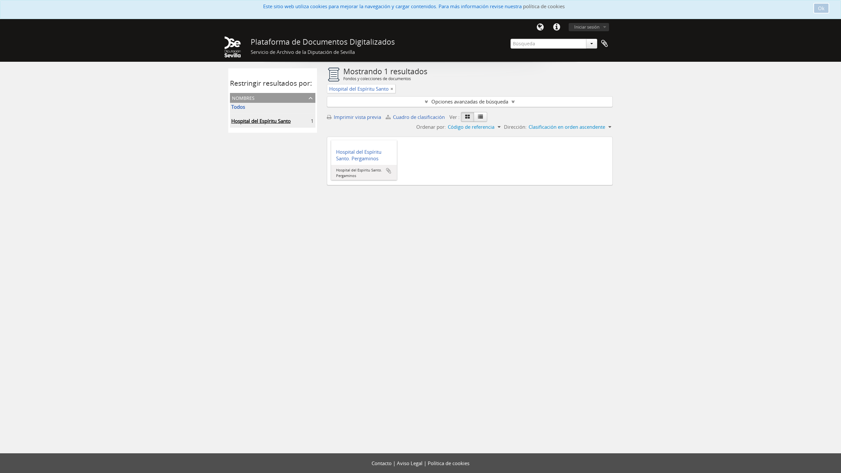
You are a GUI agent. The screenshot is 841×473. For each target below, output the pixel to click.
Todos (238, 106)
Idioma (540, 27)
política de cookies (544, 6)
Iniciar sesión (587, 27)
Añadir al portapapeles (388, 171)
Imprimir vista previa (356, 117)
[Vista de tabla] (480, 117)
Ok (821, 8)
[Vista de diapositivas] (467, 117)
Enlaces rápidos (556, 27)
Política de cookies (448, 463)
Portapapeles (604, 43)
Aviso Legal (410, 463)
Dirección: (515, 127)
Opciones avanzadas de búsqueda (469, 101)
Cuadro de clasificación (419, 117)
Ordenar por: (431, 127)
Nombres (243, 97)
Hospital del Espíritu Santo (261, 121)
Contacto (382, 463)
